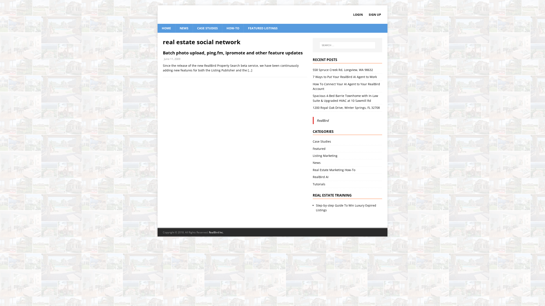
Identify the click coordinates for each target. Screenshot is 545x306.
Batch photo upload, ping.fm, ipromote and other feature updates (233, 53)
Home (166, 28)
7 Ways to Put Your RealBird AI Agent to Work (345, 77)
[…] (250, 70)
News (184, 28)
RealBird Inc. (216, 232)
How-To (233, 28)
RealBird (323, 120)
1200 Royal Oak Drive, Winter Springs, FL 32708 (346, 108)
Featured (319, 149)
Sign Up (375, 15)
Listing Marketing (325, 156)
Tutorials (319, 184)
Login (358, 15)
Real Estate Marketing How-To (334, 170)
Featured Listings (263, 28)
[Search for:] (347, 45)
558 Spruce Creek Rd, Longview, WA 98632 (343, 70)
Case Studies (207, 28)
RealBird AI (320, 177)
